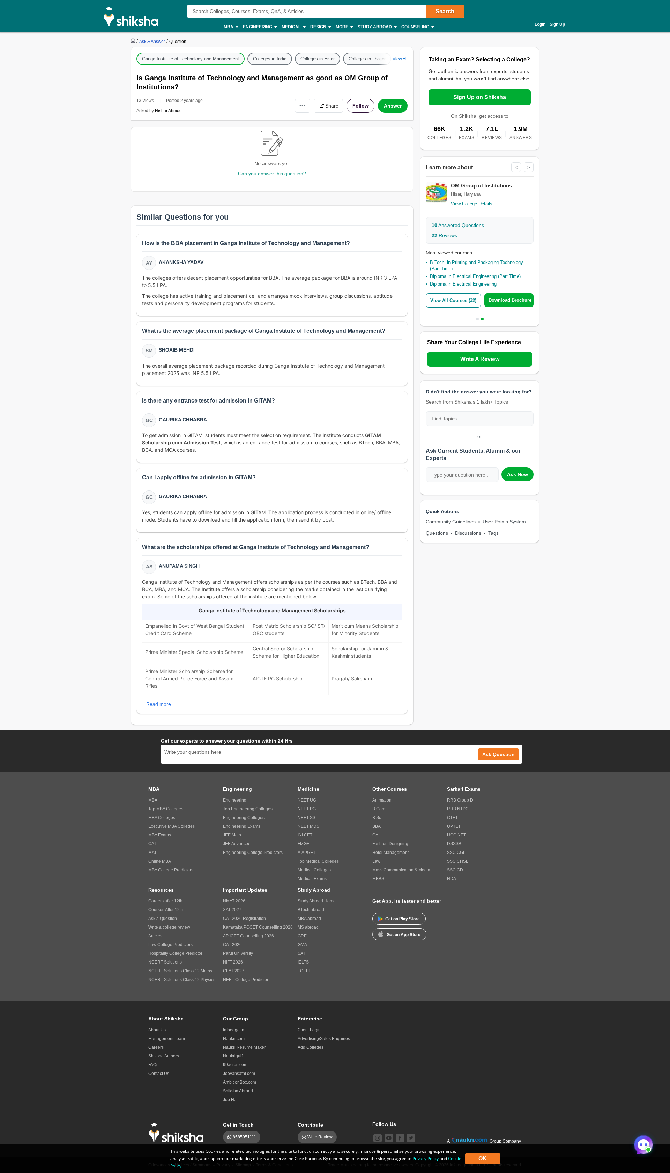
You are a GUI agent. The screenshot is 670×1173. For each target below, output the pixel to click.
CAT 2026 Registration (244, 918)
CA (375, 835)
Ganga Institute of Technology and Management (190, 58)
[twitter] (411, 1138)
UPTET (454, 826)
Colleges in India (269, 58)
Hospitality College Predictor (175, 953)
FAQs (153, 1064)
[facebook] (399, 1138)
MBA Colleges (161, 817)
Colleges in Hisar (317, 58)
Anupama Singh (179, 566)
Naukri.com (234, 1038)
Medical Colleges (314, 870)
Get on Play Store (402, 918)
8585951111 (244, 1137)
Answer (393, 106)
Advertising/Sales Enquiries (324, 1038)
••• (302, 106)
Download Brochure (510, 300)
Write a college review (169, 927)
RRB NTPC (458, 808)
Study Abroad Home (317, 901)
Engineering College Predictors (253, 852)
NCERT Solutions (165, 962)
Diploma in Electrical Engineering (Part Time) (475, 276)
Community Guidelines (451, 521)
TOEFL (304, 970)
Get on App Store (403, 934)
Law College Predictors (170, 944)
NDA (451, 878)
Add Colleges (310, 1047)
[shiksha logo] (178, 1132)
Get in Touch (238, 1125)
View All (400, 59)
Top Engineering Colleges (248, 808)
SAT (301, 953)
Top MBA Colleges (165, 808)
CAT (152, 843)
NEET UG (307, 800)
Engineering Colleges (244, 817)
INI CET (305, 835)
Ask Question (498, 754)
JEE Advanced (237, 843)
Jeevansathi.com (239, 1073)
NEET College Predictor (245, 979)
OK (482, 1158)
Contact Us (158, 1073)
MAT (152, 852)
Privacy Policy (425, 1158)
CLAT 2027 (233, 970)
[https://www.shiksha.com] (133, 41)
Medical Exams (312, 878)
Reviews (444, 235)
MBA (152, 800)
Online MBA (159, 861)
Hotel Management (390, 852)
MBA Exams (159, 835)
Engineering (234, 800)
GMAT (303, 944)
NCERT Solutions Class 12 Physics (181, 979)
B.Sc (376, 817)
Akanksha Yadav (181, 262)
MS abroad (308, 927)
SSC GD (455, 870)
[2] (641, 1143)
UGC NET (456, 835)
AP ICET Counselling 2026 (248, 936)
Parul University (238, 953)
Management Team (166, 1038)
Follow (360, 106)
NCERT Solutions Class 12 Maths (180, 970)
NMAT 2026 (234, 901)
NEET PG (307, 808)
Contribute (310, 1125)
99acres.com (235, 1064)
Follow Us (384, 1124)
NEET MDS (308, 826)
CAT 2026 (232, 944)
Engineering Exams (241, 826)
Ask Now (517, 474)
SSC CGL (456, 852)
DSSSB (454, 843)
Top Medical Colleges (318, 861)
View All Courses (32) (453, 300)
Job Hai (230, 1099)
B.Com (378, 808)
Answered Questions (458, 225)
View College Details (471, 203)
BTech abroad (311, 909)
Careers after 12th (165, 901)
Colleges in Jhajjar (367, 58)
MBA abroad (309, 918)
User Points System (504, 521)
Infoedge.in (233, 1029)
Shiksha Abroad (238, 1091)
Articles (155, 936)
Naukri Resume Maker (244, 1047)
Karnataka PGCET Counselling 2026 (258, 927)
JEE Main (232, 835)
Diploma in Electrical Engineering (463, 284)
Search (445, 11)
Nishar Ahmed (168, 110)
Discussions (468, 533)
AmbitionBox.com (239, 1082)
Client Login (309, 1029)
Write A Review (479, 359)
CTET (452, 817)
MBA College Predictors (170, 870)
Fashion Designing (390, 843)
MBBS (378, 878)
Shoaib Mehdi (177, 350)
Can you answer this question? (272, 173)
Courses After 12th (165, 909)
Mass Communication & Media (401, 870)
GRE (302, 936)
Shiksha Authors (163, 1056)
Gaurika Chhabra (183, 419)
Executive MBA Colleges (171, 826)
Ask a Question (162, 918)
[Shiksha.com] (133, 16)
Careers (156, 1047)
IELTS (303, 962)
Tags (493, 533)
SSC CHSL (457, 861)
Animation (382, 800)
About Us (157, 1029)
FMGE (304, 843)
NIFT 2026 (233, 962)
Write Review (320, 1137)
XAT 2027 (232, 909)
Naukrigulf (233, 1056)
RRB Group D (460, 800)
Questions (437, 533)
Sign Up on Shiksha (479, 97)
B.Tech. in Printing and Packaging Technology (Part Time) (476, 265)
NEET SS (306, 817)
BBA (376, 826)
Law (376, 861)
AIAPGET (306, 852)
